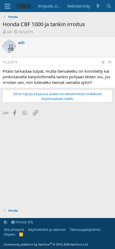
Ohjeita (9, 234)
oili (9, 31)
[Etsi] (108, 6)
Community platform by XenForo (46, 244)
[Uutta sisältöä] (98, 6)
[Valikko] (7, 6)
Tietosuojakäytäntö (85, 229)
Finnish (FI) (24, 222)
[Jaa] (102, 62)
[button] (5, 222)
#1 (110, 62)
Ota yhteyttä (14, 229)
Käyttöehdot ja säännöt (47, 229)
